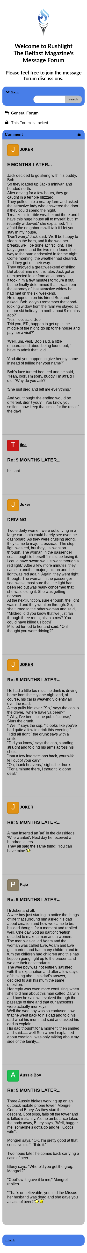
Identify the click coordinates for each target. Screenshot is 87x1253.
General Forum (24, 113)
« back (10, 1240)
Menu (15, 92)
